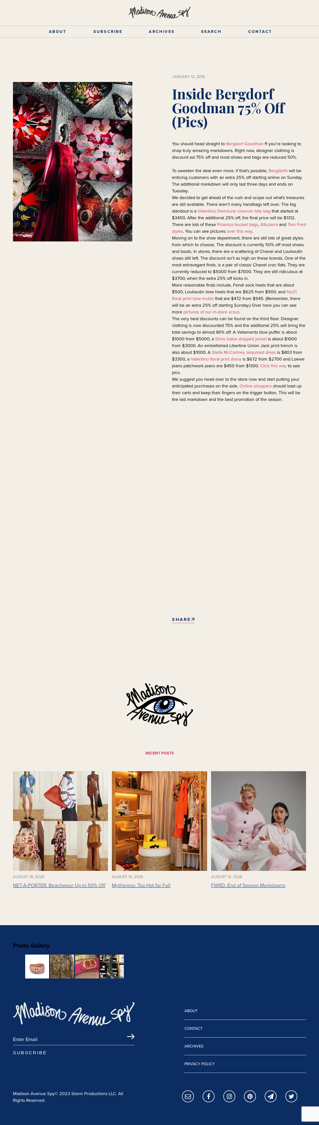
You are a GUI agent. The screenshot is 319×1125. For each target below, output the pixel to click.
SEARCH (211, 31)
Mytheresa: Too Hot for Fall (141, 885)
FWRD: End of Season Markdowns (248, 885)
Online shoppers (255, 386)
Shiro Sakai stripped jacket (241, 339)
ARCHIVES (162, 31)
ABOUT (58, 31)
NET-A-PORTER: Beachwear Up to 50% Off (59, 885)
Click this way (273, 366)
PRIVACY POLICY (199, 1064)
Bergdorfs (278, 170)
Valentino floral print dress (216, 359)
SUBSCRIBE (108, 31)
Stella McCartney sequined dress (244, 352)
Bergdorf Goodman (244, 144)
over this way (239, 231)
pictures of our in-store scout (211, 312)
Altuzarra (269, 224)
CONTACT (260, 31)
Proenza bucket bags (237, 224)
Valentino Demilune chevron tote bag (234, 211)
